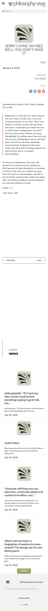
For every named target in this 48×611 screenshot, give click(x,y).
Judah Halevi (11, 443)
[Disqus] (24, 296)
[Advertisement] (24, 220)
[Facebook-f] (21, 604)
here (11, 188)
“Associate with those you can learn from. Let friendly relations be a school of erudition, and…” (23, 492)
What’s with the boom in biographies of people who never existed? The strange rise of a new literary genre (23, 545)
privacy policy (24, 598)
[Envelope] (27, 604)
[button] (3, 3)
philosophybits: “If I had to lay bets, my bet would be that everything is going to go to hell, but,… (21, 398)
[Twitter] (24, 604)
